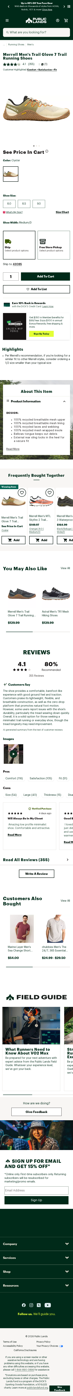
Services (9, 1257)
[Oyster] (10, 174)
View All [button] (65, 568)
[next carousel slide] (64, 6)
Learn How (48, 306)
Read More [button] (12, 449)
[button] (17, 264)
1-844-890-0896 (24, 1370)
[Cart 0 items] (66, 20)
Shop (6, 1271)
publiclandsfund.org (37, 1388)
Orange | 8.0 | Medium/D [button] (36, 530)
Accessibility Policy (13, 1346)
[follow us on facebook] (25, 1305)
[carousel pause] (69, 6)
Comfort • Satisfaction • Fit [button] (42, 69)
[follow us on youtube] (47, 1305)
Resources (11, 1285)
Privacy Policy (43, 1342)
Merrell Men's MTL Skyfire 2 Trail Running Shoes (40, 518)
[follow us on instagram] (32, 1305)
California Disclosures (25, 1350)
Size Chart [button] (62, 212)
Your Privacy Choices (47, 1346)
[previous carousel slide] (9, 6)
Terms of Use (9, 1342)
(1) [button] (45, 64)
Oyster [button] (4, 530)
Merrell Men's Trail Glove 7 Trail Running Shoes (12, 520)
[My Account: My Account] (58, 20)
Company (10, 1244)
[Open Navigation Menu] (7, 20)
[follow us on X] (40, 1305)
